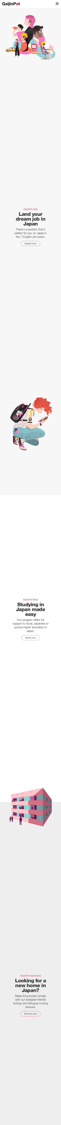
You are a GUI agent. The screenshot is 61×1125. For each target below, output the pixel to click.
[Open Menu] (57, 3)
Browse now (30, 1013)
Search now (30, 243)
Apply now (30, 637)
